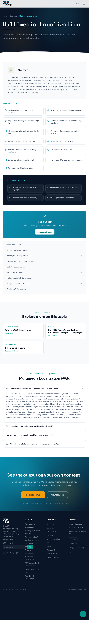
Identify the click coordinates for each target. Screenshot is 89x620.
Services (13, 16)
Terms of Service (53, 557)
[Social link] (4, 553)
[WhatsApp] (17, 553)
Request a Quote (44, 232)
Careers (50, 535)
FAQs (49, 546)
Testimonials (52, 531)
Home (5, 16)
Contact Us (51, 550)
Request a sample (33, 495)
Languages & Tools (54, 539)
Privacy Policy (52, 554)
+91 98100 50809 (78, 528)
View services (57, 495)
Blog (49, 543)
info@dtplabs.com (78, 524)
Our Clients (51, 528)
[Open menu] (84, 4)
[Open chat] (83, 614)
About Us (50, 524)
